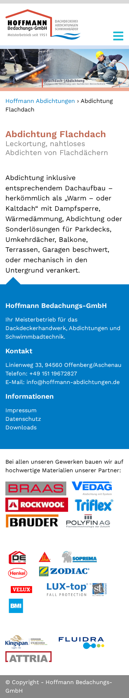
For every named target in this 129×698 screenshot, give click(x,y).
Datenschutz (23, 418)
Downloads (21, 427)
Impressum (21, 410)
